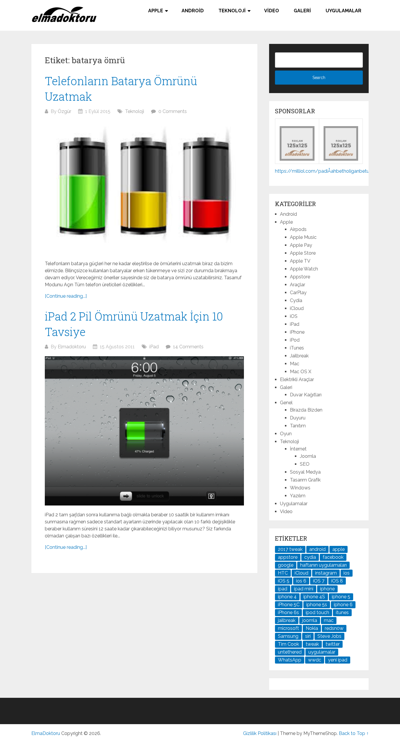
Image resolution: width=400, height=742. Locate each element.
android (317, 549)
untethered (290, 652)
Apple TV (300, 261)
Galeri (302, 10)
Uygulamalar (343, 10)
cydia (310, 557)
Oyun (286, 433)
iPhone (297, 332)
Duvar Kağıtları (306, 394)
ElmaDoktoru (45, 733)
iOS (294, 316)
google (285, 565)
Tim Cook (288, 644)
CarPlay (298, 292)
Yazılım (297, 495)
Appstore (300, 277)
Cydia (296, 300)
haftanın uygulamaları (323, 565)
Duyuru (297, 418)
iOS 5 (283, 581)
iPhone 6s (288, 612)
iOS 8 (337, 581)
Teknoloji (232, 10)
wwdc (314, 660)
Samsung (288, 636)
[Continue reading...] (66, 296)
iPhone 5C (289, 604)
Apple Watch (304, 269)
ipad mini (303, 589)
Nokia (312, 628)
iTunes (297, 348)
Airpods (298, 229)
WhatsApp (289, 660)
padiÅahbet (330, 171)
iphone (327, 589)
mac (329, 620)
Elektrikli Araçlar (297, 379)
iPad (154, 346)
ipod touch (317, 612)
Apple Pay (301, 245)
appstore (288, 557)
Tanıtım (298, 426)
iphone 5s (316, 604)
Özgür (64, 111)
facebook (333, 557)
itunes (342, 612)
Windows (300, 488)
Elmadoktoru (72, 346)
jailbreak (286, 620)
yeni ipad (337, 660)
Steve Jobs (329, 636)
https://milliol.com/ (296, 171)
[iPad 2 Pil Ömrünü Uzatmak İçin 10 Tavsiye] (144, 430)
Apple (155, 10)
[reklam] (341, 159)
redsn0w (334, 628)
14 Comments (188, 346)
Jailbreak (299, 356)
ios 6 (301, 581)
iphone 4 (287, 596)
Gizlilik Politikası (259, 733)
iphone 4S (314, 596)
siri (308, 636)
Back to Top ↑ (354, 733)
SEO (305, 464)
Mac (294, 363)
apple (338, 549)
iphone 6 (343, 604)
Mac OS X (300, 371)
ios (346, 573)
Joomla (308, 456)
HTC (283, 573)
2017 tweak (290, 549)
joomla (309, 620)
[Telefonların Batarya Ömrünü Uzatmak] (144, 188)
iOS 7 (318, 581)
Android (193, 10)
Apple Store (303, 253)
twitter (333, 644)
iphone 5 (341, 596)
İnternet (298, 449)
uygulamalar (321, 652)
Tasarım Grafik (305, 480)
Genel (286, 402)
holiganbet (355, 171)
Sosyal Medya (305, 472)
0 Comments (172, 111)
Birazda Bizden (306, 410)
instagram (326, 573)
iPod (295, 340)
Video (271, 10)
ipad (282, 589)
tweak (312, 644)
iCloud (297, 308)
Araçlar (297, 284)
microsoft (288, 628)
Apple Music (303, 237)
